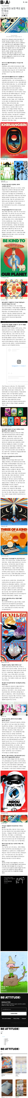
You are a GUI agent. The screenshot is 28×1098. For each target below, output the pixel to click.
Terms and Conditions (6, 1018)
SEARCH (2, 1031)
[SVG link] (14, 1033)
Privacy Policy (16, 1018)
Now (5, 1044)
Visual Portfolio (6, 1038)
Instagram (24, 1018)
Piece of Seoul (6, 1041)
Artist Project (6, 1039)
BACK (1, 1051)
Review (5, 1043)
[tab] (3, 1037)
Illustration (4, 990)
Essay (5, 1042)
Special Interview (6, 1040)
